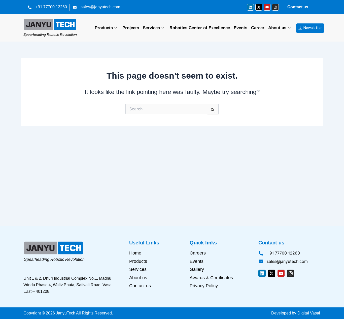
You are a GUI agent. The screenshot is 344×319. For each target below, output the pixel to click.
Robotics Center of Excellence (199, 27)
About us (277, 27)
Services (151, 27)
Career (257, 27)
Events (240, 27)
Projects (130, 27)
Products (104, 27)
